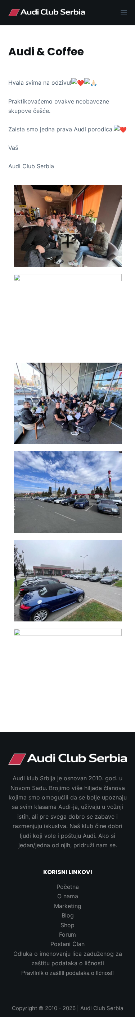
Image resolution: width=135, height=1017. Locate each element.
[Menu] (124, 12)
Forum (67, 934)
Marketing (67, 906)
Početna (68, 886)
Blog (68, 915)
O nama (67, 896)
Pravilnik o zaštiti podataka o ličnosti (67, 973)
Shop (67, 925)
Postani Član (67, 944)
